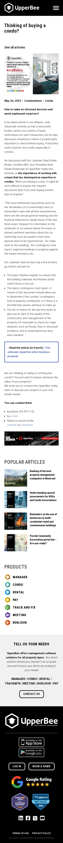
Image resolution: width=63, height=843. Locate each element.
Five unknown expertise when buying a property (29, 352)
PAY (55, 683)
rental (18, 592)
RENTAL (44, 679)
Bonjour (20, 622)
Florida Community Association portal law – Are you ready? (43, 539)
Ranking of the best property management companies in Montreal (42, 475)
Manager (20, 577)
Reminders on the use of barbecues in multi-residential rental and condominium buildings (43, 520)
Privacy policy (41, 833)
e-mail (14, 416)
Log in (17, 766)
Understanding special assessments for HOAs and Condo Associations (43, 496)
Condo (18, 584)
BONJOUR (44, 683)
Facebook (27, 425)
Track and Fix (24, 607)
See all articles (14, 47)
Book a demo (42, 766)
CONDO (32, 679)
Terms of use (20, 833)
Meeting (19, 615)
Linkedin (12, 425)
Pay (15, 600)
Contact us (31, 694)
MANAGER (18, 679)
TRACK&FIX (12, 683)
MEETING (29, 683)
